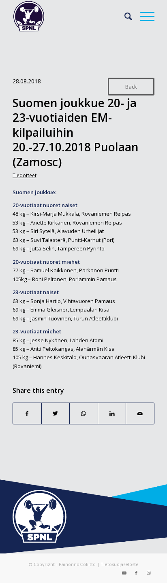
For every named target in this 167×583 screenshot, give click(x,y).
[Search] (124, 16)
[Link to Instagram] (148, 573)
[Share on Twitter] (56, 413)
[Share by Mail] (140, 413)
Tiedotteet (24, 175)
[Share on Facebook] (27, 413)
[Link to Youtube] (124, 573)
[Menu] (143, 16)
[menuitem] (124, 16)
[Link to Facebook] (136, 573)
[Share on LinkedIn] (112, 413)
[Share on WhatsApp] (84, 413)
